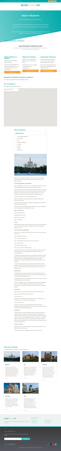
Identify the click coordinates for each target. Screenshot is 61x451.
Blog (40, 9)
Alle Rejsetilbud (22, 9)
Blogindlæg (19, 1)
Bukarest (18, 304)
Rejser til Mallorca (47, 422)
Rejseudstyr (37, 9)
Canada (32, 306)
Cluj (25, 396)
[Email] (56, 1)
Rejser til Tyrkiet (34, 422)
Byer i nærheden (20, 138)
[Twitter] (50, 1)
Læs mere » (7, 378)
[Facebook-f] (48, 444)
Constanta (7, 396)
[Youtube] (53, 444)
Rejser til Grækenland (48, 421)
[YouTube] (54, 1)
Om (16, 1)
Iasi (24, 364)
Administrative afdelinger (21, 142)
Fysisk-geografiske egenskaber (22, 136)
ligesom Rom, (25, 196)
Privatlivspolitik (14, 1)
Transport (19, 146)
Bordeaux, (21, 326)
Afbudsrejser (9, 1)
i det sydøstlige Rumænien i (27, 185)
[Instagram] (52, 1)
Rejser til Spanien (34, 421)
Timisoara (44, 364)
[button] (45, 133)
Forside (6, 1)
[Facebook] (49, 1)
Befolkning (19, 144)
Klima (18, 140)
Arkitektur (19, 148)
